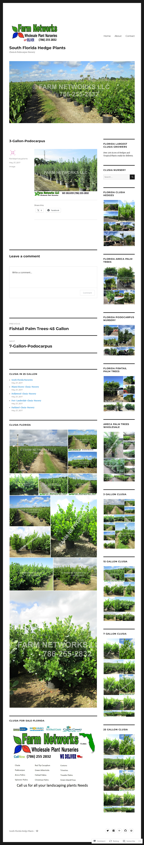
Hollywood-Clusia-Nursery (24, 394)
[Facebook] (113, 830)
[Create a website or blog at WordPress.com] (37, 831)
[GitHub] (125, 830)
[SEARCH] (132, 177)
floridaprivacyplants (18, 158)
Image (12, 166)
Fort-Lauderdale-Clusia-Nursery (26, 400)
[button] (38, 451)
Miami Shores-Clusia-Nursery (25, 387)
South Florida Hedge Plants (37, 47)
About (118, 36)
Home (107, 36)
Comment (87, 293)
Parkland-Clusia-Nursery (23, 407)
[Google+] (119, 830)
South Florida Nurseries (22, 380)
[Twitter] (107, 830)
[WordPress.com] (131, 830)
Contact (130, 36)
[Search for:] (116, 177)
